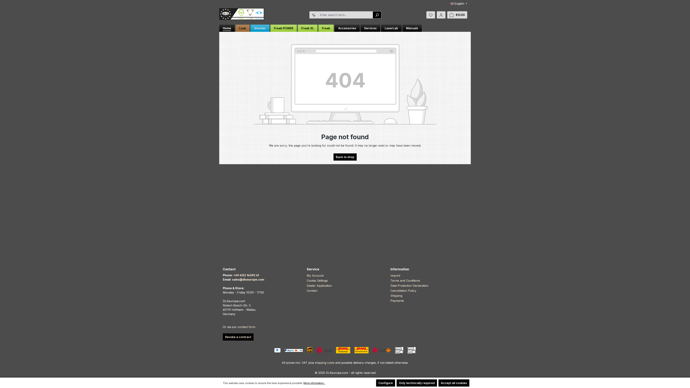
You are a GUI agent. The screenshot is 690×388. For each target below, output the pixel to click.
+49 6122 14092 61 (246, 275)
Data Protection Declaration (409, 285)
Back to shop (345, 157)
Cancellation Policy (403, 290)
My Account (315, 275)
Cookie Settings (317, 280)
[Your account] (441, 15)
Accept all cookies (454, 383)
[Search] (377, 15)
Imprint (395, 275)
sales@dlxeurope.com (248, 279)
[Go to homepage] (241, 14)
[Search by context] (313, 15)
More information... (314, 383)
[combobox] (345, 15)
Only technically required (417, 383)
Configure (385, 383)
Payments (397, 300)
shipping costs (324, 362)
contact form (246, 327)
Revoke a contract (238, 337)
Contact (312, 290)
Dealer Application (319, 285)
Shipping (396, 295)
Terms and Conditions (405, 280)
